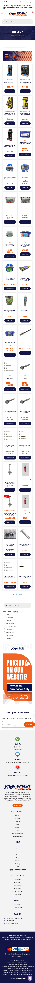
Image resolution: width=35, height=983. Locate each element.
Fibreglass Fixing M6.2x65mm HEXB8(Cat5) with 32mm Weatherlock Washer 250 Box (10, 547)
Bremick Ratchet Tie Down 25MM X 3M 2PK (9, 146)
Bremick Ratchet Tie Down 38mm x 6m (25, 113)
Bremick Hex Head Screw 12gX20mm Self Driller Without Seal (10, 179)
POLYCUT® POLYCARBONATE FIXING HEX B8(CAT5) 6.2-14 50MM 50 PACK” (10, 513)
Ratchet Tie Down (9, 79)
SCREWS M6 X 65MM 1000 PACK (10, 377)
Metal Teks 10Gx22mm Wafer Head (25, 545)
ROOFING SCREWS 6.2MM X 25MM (10, 244)
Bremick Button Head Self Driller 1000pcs (25, 143)
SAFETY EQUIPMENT (27, 79)
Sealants (25, 478)
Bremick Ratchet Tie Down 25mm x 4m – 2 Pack (9, 82)
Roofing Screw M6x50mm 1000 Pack (10, 446)
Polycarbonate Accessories (8, 510)
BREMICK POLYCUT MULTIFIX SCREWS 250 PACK (9, 344)
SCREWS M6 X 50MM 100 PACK (10, 412)
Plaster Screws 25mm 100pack (9, 311)
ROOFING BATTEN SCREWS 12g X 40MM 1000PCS (25, 245)
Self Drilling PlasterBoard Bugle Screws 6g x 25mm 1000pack (25, 179)
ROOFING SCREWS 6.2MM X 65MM (10, 210)
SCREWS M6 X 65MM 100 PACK (25, 377)
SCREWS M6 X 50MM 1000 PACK (25, 412)
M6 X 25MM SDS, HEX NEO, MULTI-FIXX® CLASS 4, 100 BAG (10, 578)
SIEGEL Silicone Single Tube (25, 512)
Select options (25, 154)
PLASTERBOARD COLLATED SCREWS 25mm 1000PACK (25, 279)
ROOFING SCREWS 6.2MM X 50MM (25, 210)
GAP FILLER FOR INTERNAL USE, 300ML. (25, 577)
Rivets (25, 341)
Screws (25, 140)
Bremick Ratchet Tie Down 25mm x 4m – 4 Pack (25, 82)
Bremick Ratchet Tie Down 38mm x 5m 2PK (9, 113)
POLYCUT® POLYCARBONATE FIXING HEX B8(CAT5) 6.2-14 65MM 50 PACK (10, 481)
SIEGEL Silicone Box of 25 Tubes (25, 480)
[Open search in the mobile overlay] (17, 22)
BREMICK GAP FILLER (25, 310)
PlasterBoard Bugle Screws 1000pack (10, 279)
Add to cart (10, 91)
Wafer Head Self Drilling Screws (25, 446)
